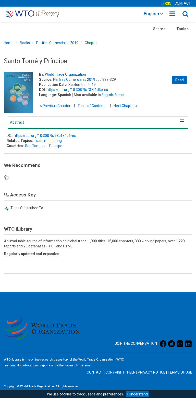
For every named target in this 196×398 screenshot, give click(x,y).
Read (179, 80)
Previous (56, 106)
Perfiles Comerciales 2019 (57, 43)
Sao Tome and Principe (43, 146)
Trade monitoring (48, 141)
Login (166, 4)
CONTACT (183, 3)
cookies (65, 394)
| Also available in (86, 95)
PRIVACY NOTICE (151, 372)
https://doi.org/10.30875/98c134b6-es (45, 136)
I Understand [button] (137, 394)
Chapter (91, 43)
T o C (92, 106)
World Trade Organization (65, 74)
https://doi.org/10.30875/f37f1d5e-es (77, 90)
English (107, 95)
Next (125, 106)
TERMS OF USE (180, 372)
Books (25, 43)
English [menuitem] (152, 13)
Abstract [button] (17, 122)
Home (9, 43)
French (120, 95)
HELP (131, 372)
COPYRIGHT (115, 372)
